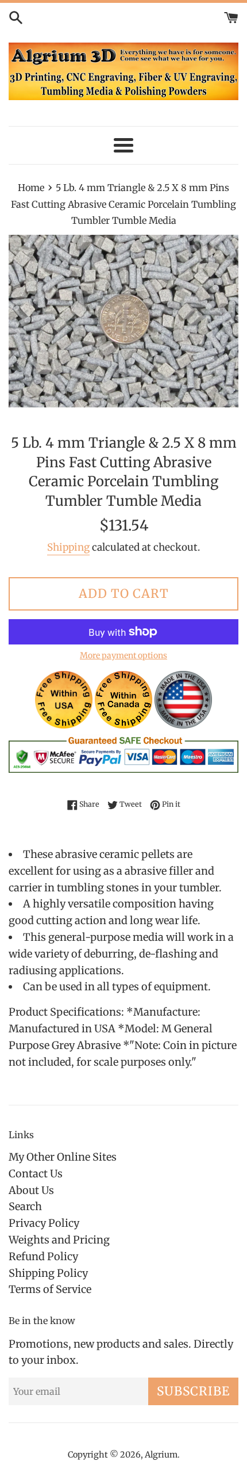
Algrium (161, 1455)
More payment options (123, 655)
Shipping (68, 547)
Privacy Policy (44, 1223)
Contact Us (36, 1173)
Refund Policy (43, 1256)
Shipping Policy (48, 1273)
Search (25, 1206)
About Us (31, 1190)
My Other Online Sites (63, 1157)
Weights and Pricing (59, 1239)
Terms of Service (50, 1289)
